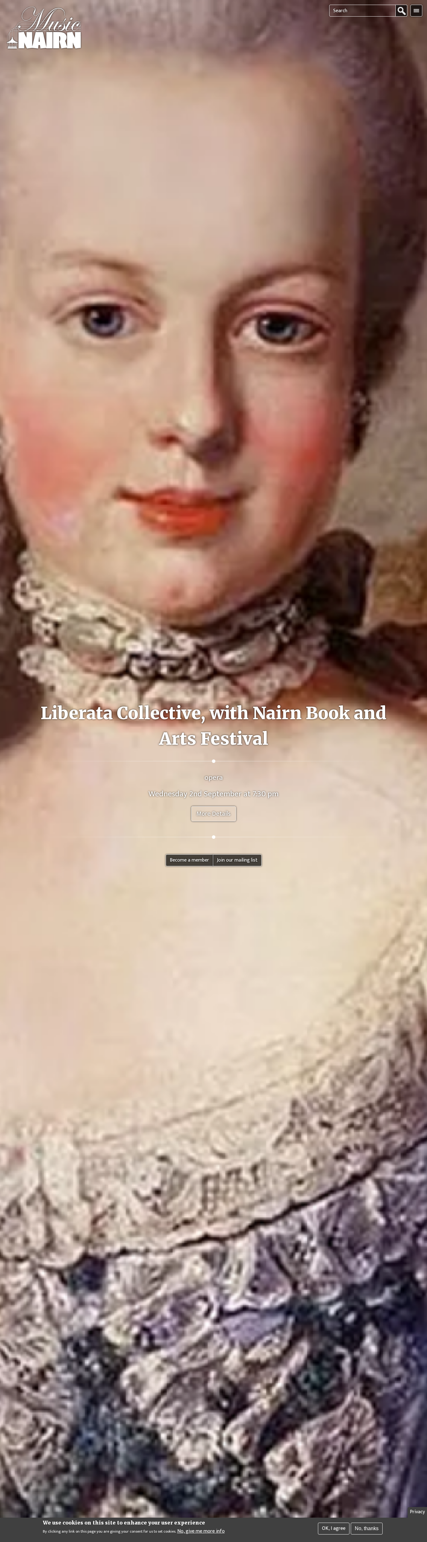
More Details (214, 813)
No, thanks (367, 1528)
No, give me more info (201, 1531)
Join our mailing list (237, 860)
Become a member (189, 860)
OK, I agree (333, 1528)
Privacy (417, 1512)
